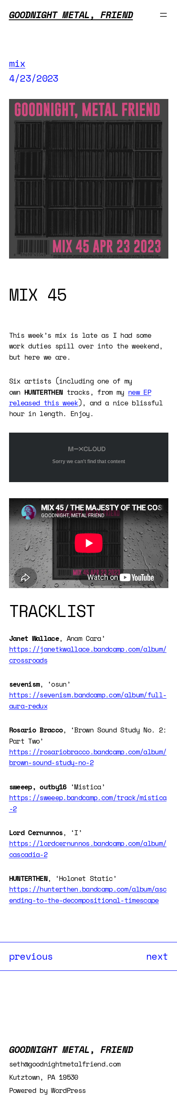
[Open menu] (163, 15)
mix (17, 63)
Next (157, 956)
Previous (31, 956)
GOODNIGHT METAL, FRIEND (71, 14)
